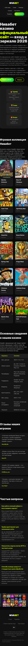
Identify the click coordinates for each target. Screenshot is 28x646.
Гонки (14, 7)
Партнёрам (21, 623)
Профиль (9, 14)
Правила (16, 619)
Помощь (21, 7)
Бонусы (19, 80)
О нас (10, 619)
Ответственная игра (10, 623)
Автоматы (17, 10)
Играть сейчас (6, 79)
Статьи (10, 10)
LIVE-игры (7, 7)
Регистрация (19, 14)
